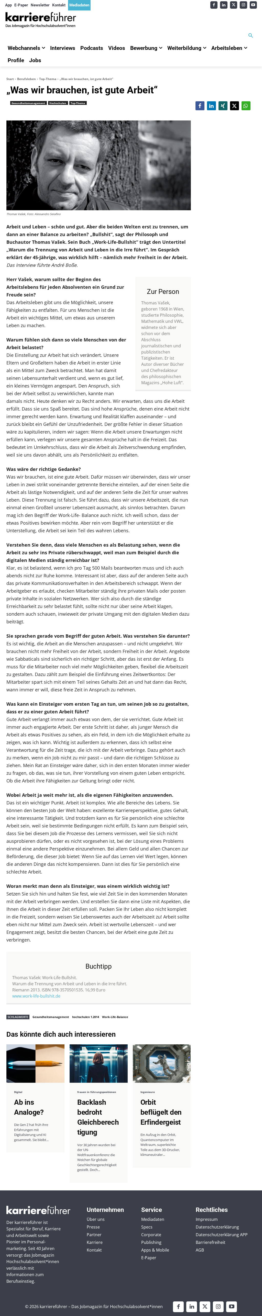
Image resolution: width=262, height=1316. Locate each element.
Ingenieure (147, 1092)
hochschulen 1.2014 (85, 1017)
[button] (251, 36)
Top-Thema (47, 79)
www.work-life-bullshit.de (36, 996)
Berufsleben (26, 79)
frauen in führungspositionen (96, 1092)
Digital (18, 1092)
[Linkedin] (223, 5)
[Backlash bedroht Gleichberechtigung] (99, 1063)
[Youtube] (253, 5)
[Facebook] (214, 5)
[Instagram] (243, 5)
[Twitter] (233, 5)
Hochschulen (57, 103)
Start (10, 79)
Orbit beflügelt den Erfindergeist (161, 1112)
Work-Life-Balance (115, 1017)
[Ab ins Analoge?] (35, 1063)
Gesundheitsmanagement (28, 103)
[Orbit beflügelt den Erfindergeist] (162, 1063)
